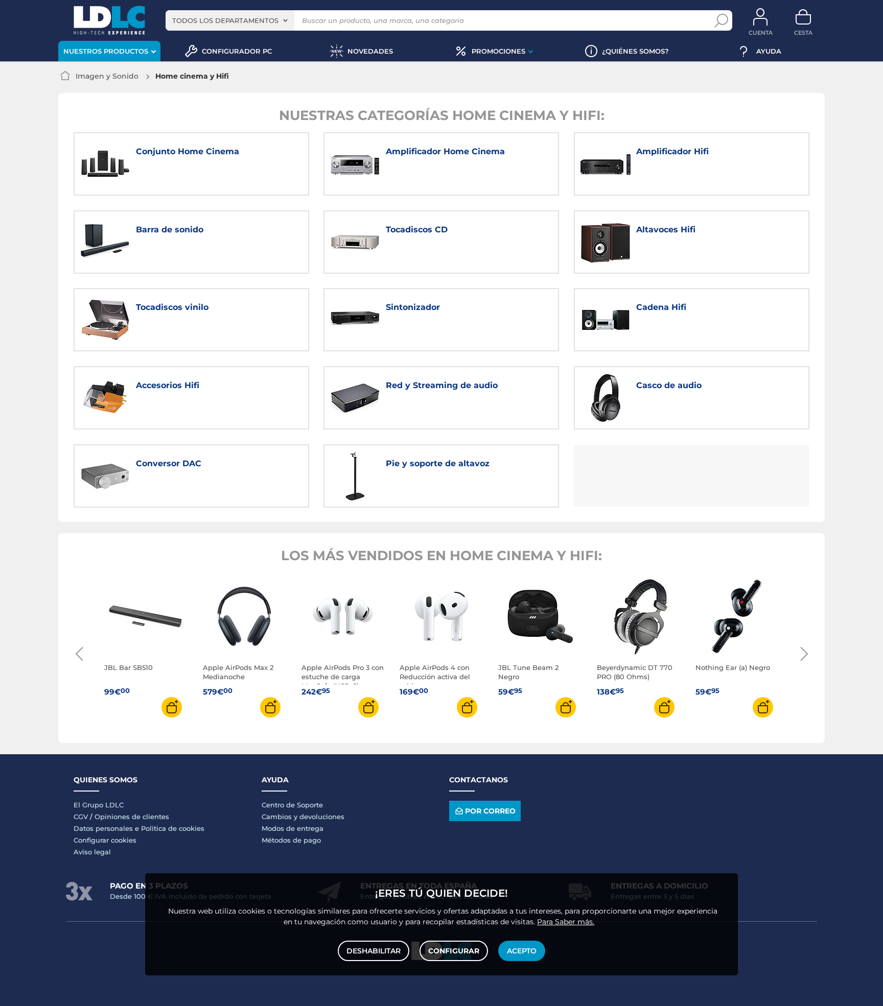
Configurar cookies (105, 840)
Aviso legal (92, 852)
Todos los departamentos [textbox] (225, 20)
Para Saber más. (565, 921)
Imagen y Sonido (107, 76)
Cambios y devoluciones (303, 816)
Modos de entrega (292, 828)
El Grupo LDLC (99, 805)
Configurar (453, 950)
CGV (81, 816)
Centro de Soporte (292, 805)
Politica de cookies (172, 828)
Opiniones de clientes (132, 816)
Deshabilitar (373, 950)
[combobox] (230, 20)
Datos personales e (107, 828)
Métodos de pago (291, 840)
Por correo (490, 811)
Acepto (522, 950)
